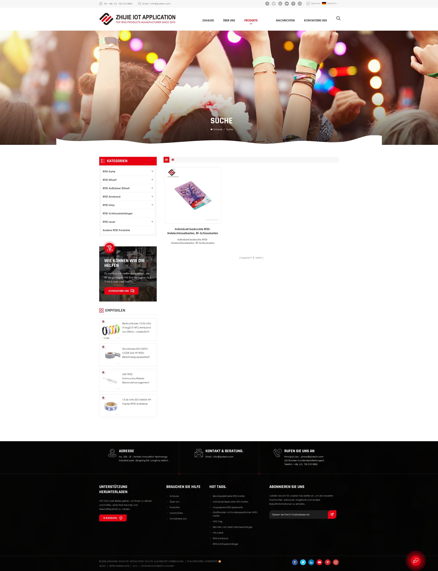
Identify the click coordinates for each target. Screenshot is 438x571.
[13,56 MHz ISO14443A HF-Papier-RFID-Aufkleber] (111, 406)
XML (135, 565)
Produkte (250, 20)
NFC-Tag (217, 521)
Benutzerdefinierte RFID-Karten (229, 496)
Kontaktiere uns (119, 290)
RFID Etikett (110, 179)
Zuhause (208, 20)
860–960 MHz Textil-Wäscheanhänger (232, 527)
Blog (103, 565)
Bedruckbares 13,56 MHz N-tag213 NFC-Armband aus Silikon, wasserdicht (136, 327)
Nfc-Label (218, 532)
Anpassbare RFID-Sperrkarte (228, 507)
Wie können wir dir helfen (124, 263)
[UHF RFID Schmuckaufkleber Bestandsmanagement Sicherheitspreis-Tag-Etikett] (111, 380)
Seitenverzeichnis (119, 565)
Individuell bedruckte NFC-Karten (230, 501)
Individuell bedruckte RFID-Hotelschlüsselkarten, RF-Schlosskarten (192, 231)
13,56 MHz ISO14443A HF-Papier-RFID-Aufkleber (137, 401)
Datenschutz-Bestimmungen (157, 565)
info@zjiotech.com (160, 3)
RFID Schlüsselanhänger (118, 213)
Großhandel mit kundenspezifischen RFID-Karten (235, 514)
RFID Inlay (109, 204)
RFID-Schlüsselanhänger (225, 544)
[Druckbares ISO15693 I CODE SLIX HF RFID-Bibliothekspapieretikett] (111, 355)
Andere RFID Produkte (116, 230)
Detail (191, 220)
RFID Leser (109, 221)
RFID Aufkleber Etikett (116, 188)
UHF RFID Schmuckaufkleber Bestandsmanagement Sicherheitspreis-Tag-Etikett (137, 379)
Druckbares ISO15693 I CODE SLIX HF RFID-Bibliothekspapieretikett (136, 352)
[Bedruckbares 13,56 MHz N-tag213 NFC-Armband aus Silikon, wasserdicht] (111, 330)
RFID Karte (109, 171)
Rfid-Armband (220, 538)
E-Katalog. (111, 517)
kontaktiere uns (315, 20)
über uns (229, 20)
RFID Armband (111, 196)
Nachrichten (285, 20)
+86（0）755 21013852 (120, 3)
